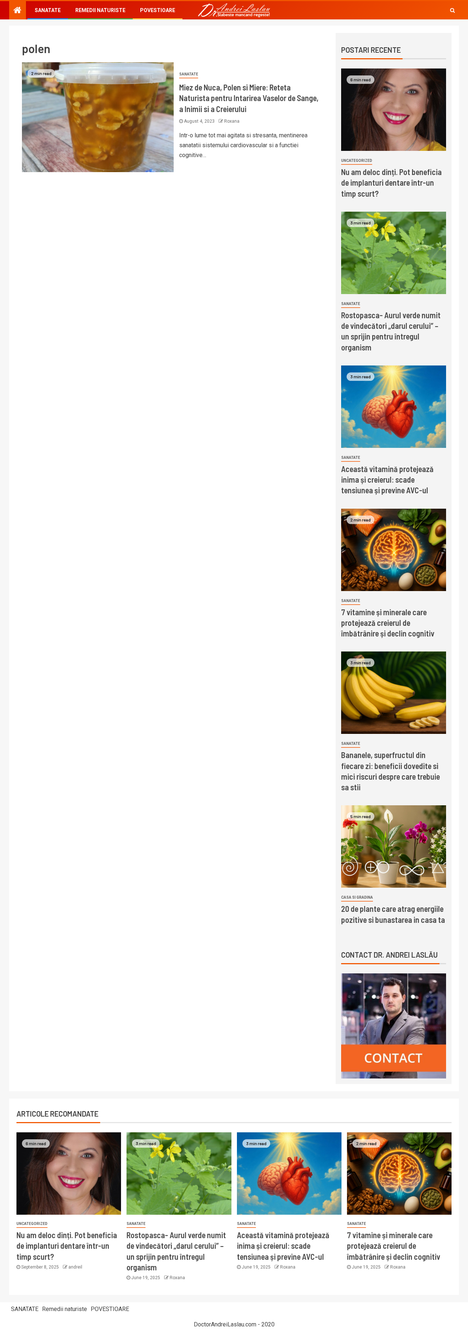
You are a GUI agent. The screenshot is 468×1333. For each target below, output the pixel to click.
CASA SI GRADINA (357, 897)
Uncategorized (356, 161)
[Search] (452, 10)
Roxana (231, 121)
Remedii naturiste (100, 10)
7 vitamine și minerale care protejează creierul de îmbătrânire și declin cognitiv (387, 622)
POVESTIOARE (157, 10)
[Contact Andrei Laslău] (393, 1025)
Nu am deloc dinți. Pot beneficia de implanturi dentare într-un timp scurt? (391, 182)
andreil (75, 1267)
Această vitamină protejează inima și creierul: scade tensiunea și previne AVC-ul (387, 479)
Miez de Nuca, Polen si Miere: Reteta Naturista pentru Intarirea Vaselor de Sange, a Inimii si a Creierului (248, 98)
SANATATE (48, 10)
